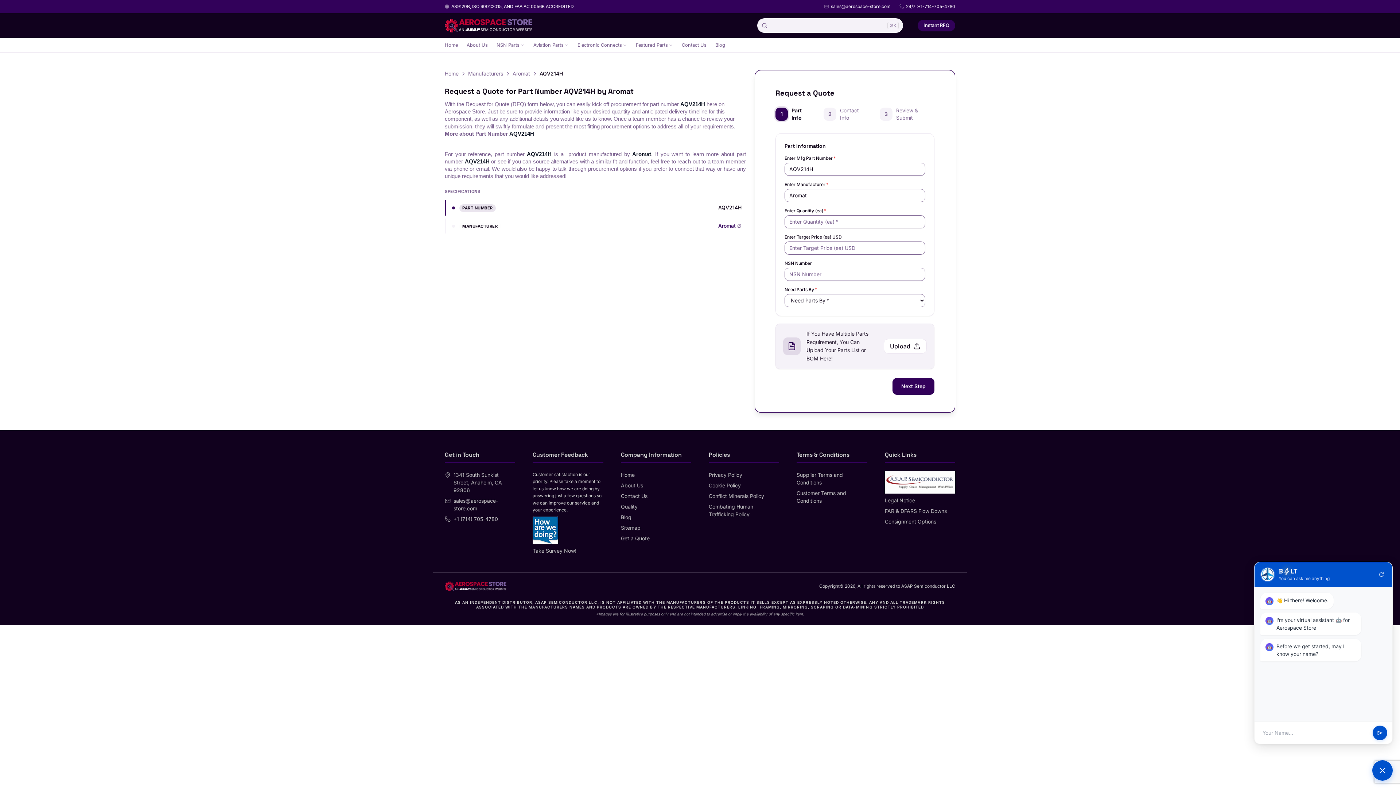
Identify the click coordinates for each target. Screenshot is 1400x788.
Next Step (913, 386)
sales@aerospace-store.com (861, 6)
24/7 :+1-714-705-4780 (930, 6)
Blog (720, 45)
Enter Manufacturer (806, 184)
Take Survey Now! (554, 551)
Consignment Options (910, 521)
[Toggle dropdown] (522, 45)
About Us (477, 45)
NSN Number (798, 263)
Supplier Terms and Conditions (820, 479)
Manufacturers (485, 73)
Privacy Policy (725, 475)
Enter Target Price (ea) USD (813, 237)
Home (451, 45)
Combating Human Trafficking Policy (731, 510)
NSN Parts (508, 45)
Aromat (521, 73)
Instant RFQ (936, 25)
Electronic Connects (600, 45)
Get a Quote (635, 538)
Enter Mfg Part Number (810, 158)
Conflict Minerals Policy (736, 496)
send (1380, 733)
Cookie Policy (725, 485)
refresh (1381, 574)
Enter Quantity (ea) (805, 210)
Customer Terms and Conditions (821, 497)
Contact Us (694, 45)
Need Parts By (801, 289)
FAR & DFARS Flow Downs (916, 511)
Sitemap (631, 528)
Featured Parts (652, 45)
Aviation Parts (548, 45)
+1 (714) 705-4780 (476, 519)
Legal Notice (900, 500)
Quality (629, 506)
